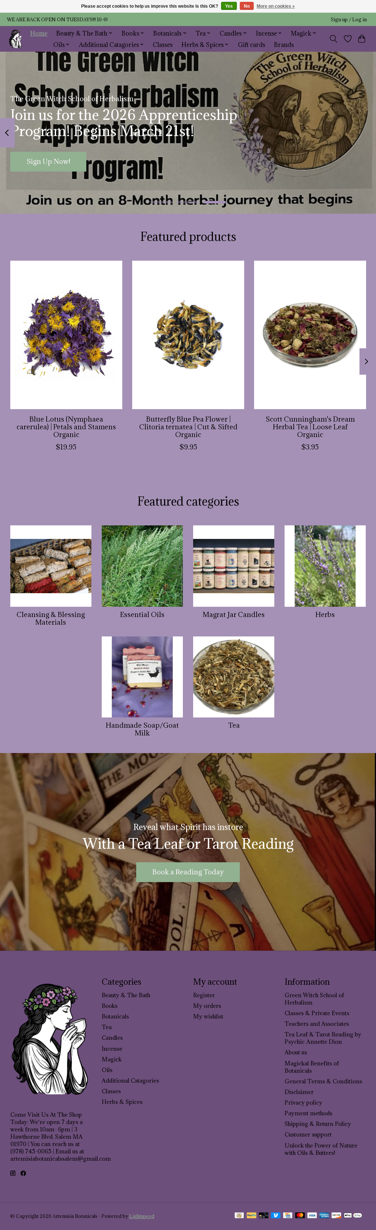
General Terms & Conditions (323, 1081)
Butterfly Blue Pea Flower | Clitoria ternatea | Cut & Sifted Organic (188, 427)
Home (38, 33)
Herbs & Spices (122, 1101)
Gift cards (251, 44)
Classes (163, 44)
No (247, 6)
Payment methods (308, 1113)
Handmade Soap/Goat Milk (142, 729)
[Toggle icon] (333, 38)
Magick (112, 1059)
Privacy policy (303, 1102)
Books (110, 1005)
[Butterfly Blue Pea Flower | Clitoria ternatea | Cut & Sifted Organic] (188, 335)
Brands (284, 44)
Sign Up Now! (48, 161)
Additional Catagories (130, 1080)
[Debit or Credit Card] (263, 1216)
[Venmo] (276, 1216)
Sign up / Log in (349, 19)
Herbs (325, 614)
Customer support (308, 1134)
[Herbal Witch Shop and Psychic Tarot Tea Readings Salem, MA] (15, 39)
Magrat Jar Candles (234, 614)
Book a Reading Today (188, 871)
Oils (107, 1069)
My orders (207, 1005)
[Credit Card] (287, 1216)
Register (204, 995)
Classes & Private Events (317, 1013)
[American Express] (324, 1216)
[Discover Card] (336, 1216)
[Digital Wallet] (353, 1216)
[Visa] (312, 1216)
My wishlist (208, 1016)
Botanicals (115, 1016)
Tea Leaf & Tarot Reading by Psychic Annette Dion (323, 1038)
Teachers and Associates (317, 1023)
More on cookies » (276, 6)
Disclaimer (299, 1091)
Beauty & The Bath (126, 995)
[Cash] (239, 1216)
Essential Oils (142, 614)
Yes (229, 6)
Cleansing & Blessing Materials (51, 618)
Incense (112, 1048)
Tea (234, 725)
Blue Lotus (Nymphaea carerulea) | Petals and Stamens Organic (66, 427)
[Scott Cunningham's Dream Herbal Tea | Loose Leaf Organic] (310, 335)
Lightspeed (141, 1216)
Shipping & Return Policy (318, 1123)
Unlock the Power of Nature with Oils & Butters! (321, 1149)
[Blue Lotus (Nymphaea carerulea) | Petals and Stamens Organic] (66, 335)
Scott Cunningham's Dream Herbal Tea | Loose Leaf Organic (310, 427)
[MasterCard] (300, 1216)
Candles (112, 1037)
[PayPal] (251, 1216)
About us (296, 1052)
